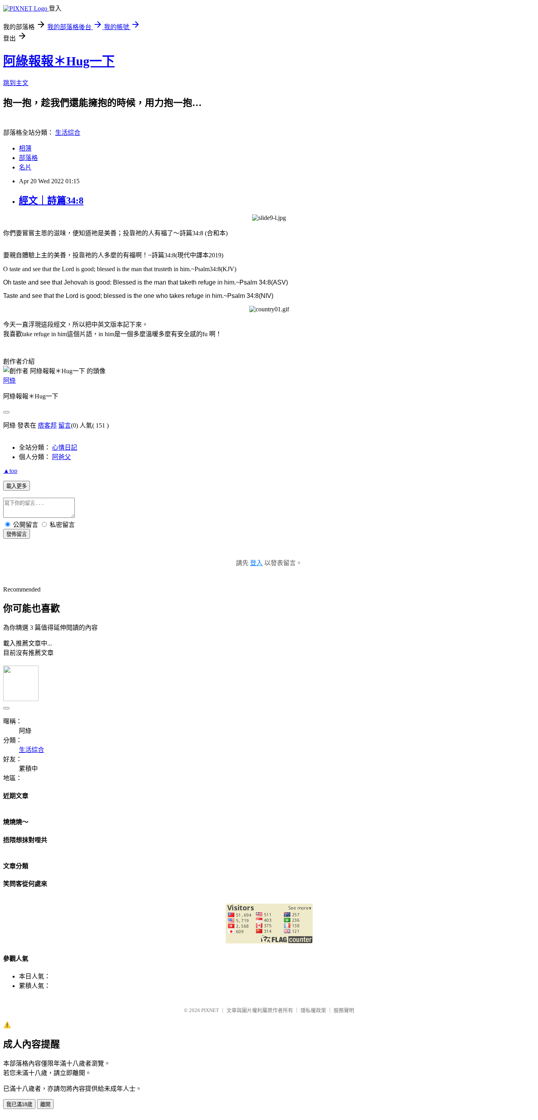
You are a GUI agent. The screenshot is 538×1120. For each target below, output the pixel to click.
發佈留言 (16, 534)
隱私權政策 (313, 1010)
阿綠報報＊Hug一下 (59, 61)
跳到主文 (15, 83)
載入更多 (16, 486)
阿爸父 (61, 457)
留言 (64, 425)
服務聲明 (344, 1010)
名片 (25, 167)
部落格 (28, 157)
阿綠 (9, 380)
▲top (10, 470)
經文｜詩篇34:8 (51, 200)
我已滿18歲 (19, 1104)
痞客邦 (47, 425)
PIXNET (210, 1010)
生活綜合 (67, 132)
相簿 (25, 148)
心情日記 (64, 447)
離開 (45, 1104)
